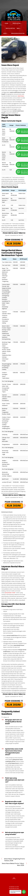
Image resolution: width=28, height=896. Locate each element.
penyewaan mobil (10, 592)
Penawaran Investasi (18, 33)
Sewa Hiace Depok (10, 65)
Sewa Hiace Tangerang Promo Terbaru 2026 (14, 860)
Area (18, 28)
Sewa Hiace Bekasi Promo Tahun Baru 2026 (12, 864)
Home (6, 23)
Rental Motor (10, 28)
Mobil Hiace (21, 96)
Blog (5, 33)
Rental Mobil (17, 23)
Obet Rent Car (13, 886)
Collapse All (5, 717)
